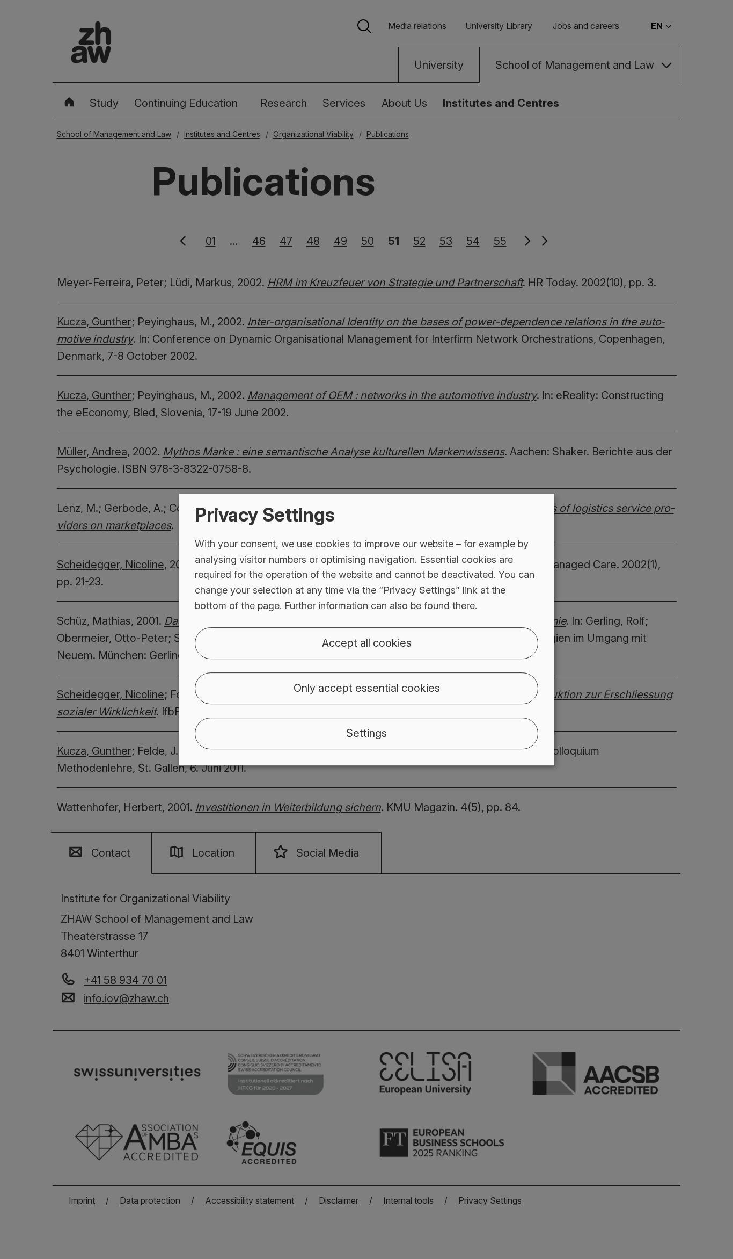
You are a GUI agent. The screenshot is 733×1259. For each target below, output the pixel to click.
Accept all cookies (367, 642)
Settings (366, 733)
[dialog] (366, 629)
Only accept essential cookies (367, 688)
